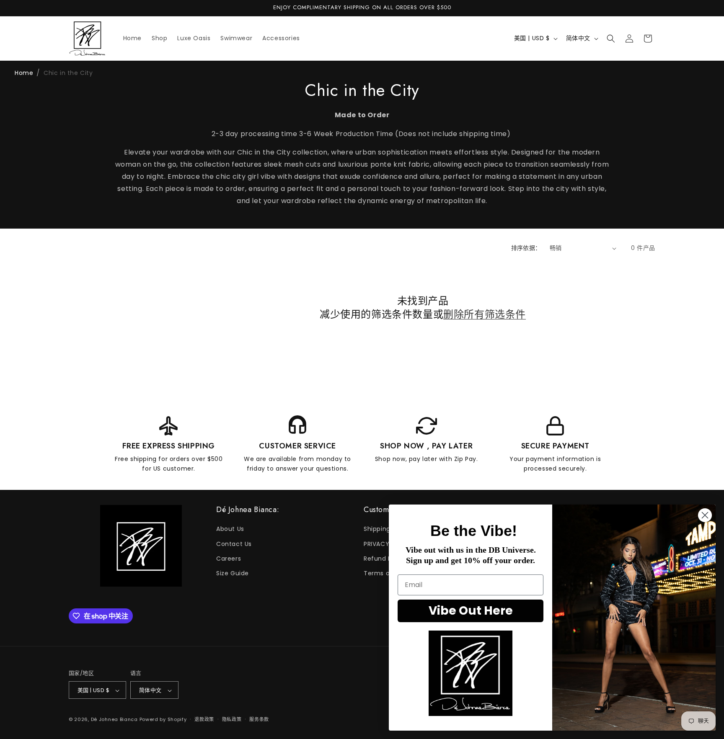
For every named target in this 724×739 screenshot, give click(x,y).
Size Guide (232, 573)
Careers (228, 558)
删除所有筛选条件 (484, 314)
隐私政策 (232, 719)
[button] (611, 38)
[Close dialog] (705, 515)
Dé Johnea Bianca (114, 719)
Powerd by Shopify (163, 719)
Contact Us (234, 544)
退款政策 (204, 719)
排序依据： (526, 248)
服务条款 (259, 719)
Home (24, 73)
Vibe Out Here (471, 611)
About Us (230, 529)
